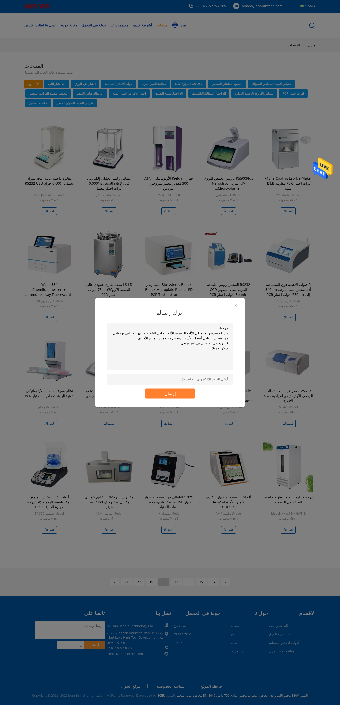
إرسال (170, 393)
